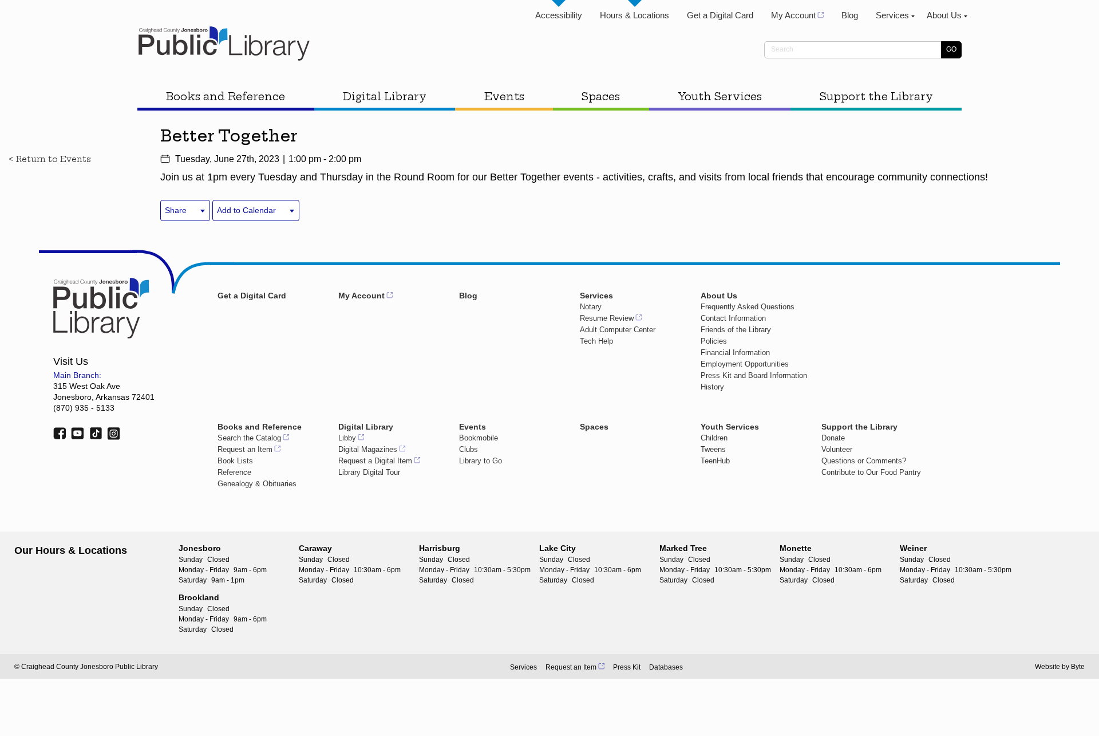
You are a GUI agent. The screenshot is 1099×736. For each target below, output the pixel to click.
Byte (1078, 667)
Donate (833, 438)
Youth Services (720, 96)
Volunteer (836, 449)
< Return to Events (50, 159)
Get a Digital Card (720, 15)
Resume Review (607, 318)
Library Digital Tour (369, 472)
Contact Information (733, 318)
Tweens (713, 449)
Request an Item (245, 449)
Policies (714, 341)
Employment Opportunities (745, 364)
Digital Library (384, 96)
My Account (793, 15)
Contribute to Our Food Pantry (871, 472)
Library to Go (480, 460)
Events (504, 96)
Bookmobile (478, 438)
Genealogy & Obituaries (257, 483)
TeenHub (715, 460)
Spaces (601, 96)
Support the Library (876, 96)
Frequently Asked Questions (747, 306)
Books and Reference (225, 96)
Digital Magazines (367, 449)
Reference (234, 472)
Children (714, 438)
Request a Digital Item (375, 460)
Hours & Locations (634, 15)
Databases (666, 667)
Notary (591, 306)
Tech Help (596, 341)
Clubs (468, 449)
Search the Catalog (249, 438)
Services (892, 15)
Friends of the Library (736, 329)
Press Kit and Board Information (754, 375)
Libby (347, 438)
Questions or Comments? (863, 460)
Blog (849, 15)
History (712, 387)
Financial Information (735, 352)
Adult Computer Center (617, 329)
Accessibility (558, 15)
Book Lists (235, 460)
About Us (944, 15)
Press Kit (627, 667)
